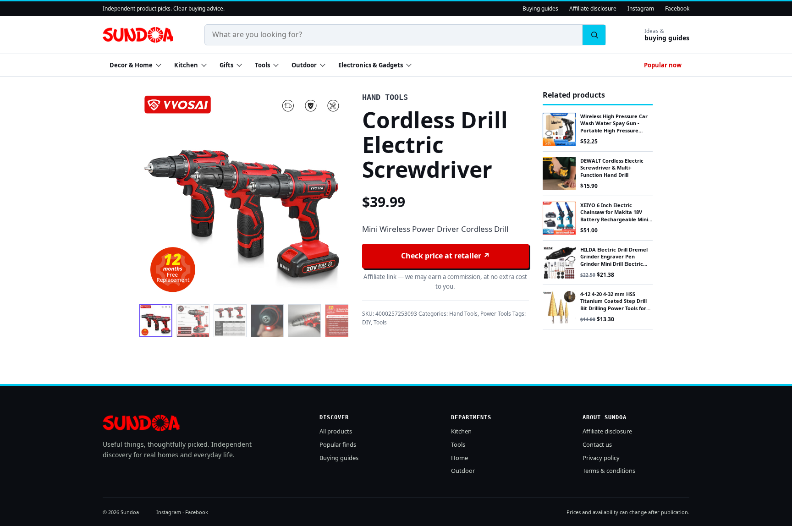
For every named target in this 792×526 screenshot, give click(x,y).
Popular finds (337, 444)
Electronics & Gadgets (370, 65)
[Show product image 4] (267, 320)
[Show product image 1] (155, 320)
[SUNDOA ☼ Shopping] (138, 35)
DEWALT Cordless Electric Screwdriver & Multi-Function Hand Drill (612, 167)
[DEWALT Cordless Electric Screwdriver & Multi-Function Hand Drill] (559, 173)
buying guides (666, 35)
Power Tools (495, 314)
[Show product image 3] (230, 320)
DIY (366, 322)
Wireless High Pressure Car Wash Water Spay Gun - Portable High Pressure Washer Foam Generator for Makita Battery (616, 130)
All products (335, 431)
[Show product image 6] (341, 320)
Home (459, 458)
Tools (262, 65)
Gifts (226, 65)
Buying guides (540, 8)
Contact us (597, 444)
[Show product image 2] (192, 320)
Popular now (663, 65)
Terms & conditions (609, 470)
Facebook (677, 8)
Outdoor (304, 65)
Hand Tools (463, 314)
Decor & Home (131, 65)
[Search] (594, 35)
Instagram (640, 8)
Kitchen (186, 65)
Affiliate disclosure (592, 8)
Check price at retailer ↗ (445, 256)
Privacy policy (601, 458)
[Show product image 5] (304, 320)
